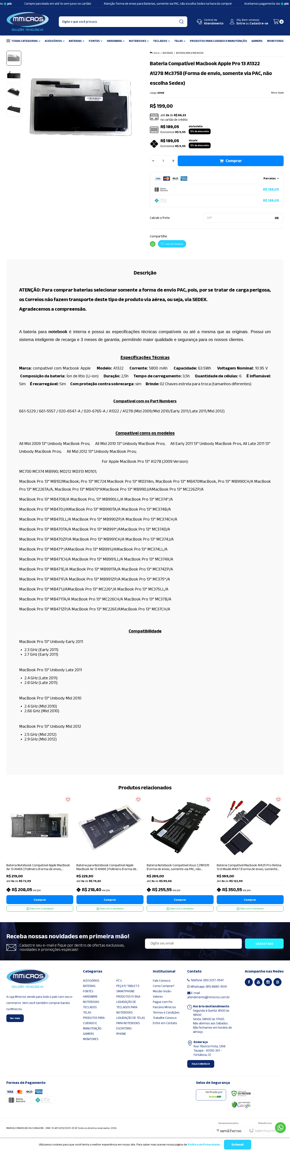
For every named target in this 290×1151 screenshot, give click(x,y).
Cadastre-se (259, 23)
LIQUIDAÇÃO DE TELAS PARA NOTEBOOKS (130, 1020)
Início (156, 53)
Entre (241, 23)
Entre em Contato (165, 1023)
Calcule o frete (160, 218)
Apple (281, 93)
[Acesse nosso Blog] (277, 982)
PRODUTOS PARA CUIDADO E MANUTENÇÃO (94, 1023)
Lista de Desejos (174, 244)
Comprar (234, 161)
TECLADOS (90, 1007)
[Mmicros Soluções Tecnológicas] (27, 22)
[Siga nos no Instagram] (268, 982)
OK (277, 218)
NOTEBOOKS (91, 1002)
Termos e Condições (166, 1012)
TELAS (87, 1012)
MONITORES (91, 1039)
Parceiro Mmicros (164, 1007)
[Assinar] (264, 944)
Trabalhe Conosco (165, 1018)
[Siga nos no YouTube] (258, 982)
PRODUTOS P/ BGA (128, 997)
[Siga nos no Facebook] (249, 982)
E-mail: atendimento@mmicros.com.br (208, 995)
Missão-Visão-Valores (162, 994)
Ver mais (15, 1018)
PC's (119, 981)
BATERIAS (168, 53)
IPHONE (121, 1034)
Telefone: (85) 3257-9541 (207, 980)
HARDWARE (90, 997)
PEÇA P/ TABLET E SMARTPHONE (127, 988)
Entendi (238, 1144)
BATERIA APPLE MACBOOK (190, 53)
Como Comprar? (164, 986)
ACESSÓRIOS (91, 981)
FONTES (88, 991)
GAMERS (88, 1034)
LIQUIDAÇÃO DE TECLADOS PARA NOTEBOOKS (126, 1007)
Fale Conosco (161, 981)
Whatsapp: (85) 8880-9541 (208, 987)
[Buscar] (181, 21)
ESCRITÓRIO (124, 1028)
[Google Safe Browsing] (241, 1104)
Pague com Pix (162, 1002)
